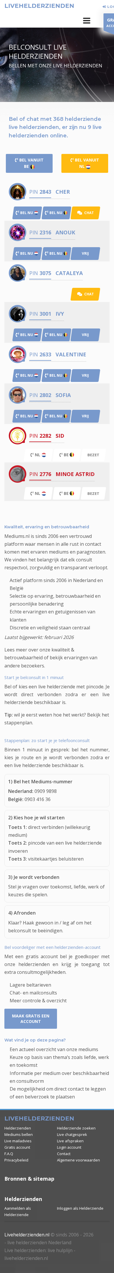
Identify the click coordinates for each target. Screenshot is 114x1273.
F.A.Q (8, 1153)
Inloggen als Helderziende (80, 1208)
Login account (69, 1147)
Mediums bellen (18, 1134)
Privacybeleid (16, 1160)
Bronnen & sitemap (29, 1178)
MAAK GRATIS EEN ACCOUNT (30, 1018)
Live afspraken (70, 1140)
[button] (86, 21)
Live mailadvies (18, 1140)
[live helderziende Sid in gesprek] (17, 435)
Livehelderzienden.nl (26, 1234)
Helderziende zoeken (76, 1128)
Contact (63, 1153)
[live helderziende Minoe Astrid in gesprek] (17, 473)
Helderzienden (17, 1128)
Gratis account (17, 1147)
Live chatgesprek (72, 1134)
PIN (40, 191)
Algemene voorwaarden (78, 1160)
